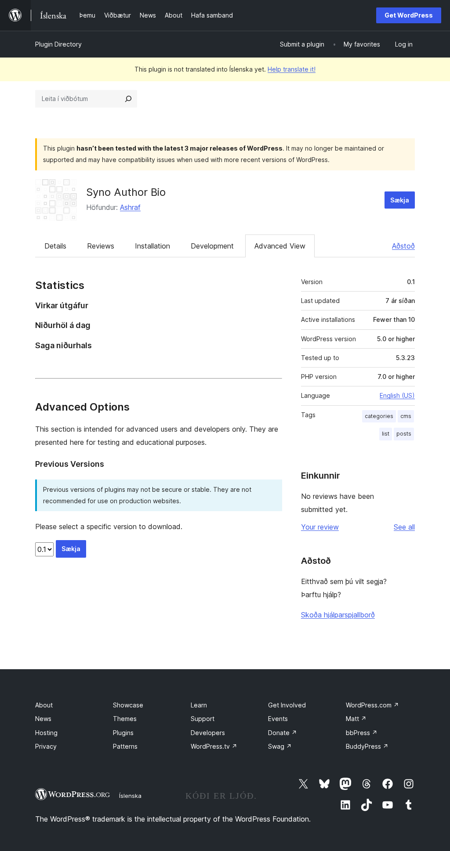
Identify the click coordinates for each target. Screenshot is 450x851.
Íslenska (130, 795)
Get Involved (287, 705)
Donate (282, 732)
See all (404, 527)
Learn (199, 705)
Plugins (123, 732)
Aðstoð (403, 246)
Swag (280, 746)
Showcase (128, 705)
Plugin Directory (58, 44)
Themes (125, 718)
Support (202, 718)
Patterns (125, 746)
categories (379, 416)
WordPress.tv (214, 746)
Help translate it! (292, 69)
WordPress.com (372, 705)
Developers (208, 732)
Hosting (46, 732)
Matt (356, 718)
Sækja (399, 200)
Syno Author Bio (126, 192)
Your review (320, 527)
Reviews (100, 246)
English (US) (397, 395)
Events (278, 718)
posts (403, 433)
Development (212, 246)
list (385, 433)
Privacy (46, 746)
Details (55, 246)
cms (405, 416)
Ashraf (130, 207)
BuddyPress (367, 746)
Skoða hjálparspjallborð (338, 614)
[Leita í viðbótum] (128, 99)
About (44, 705)
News (43, 718)
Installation (152, 246)
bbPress (361, 732)
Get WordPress (409, 15)
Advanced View (279, 246)
